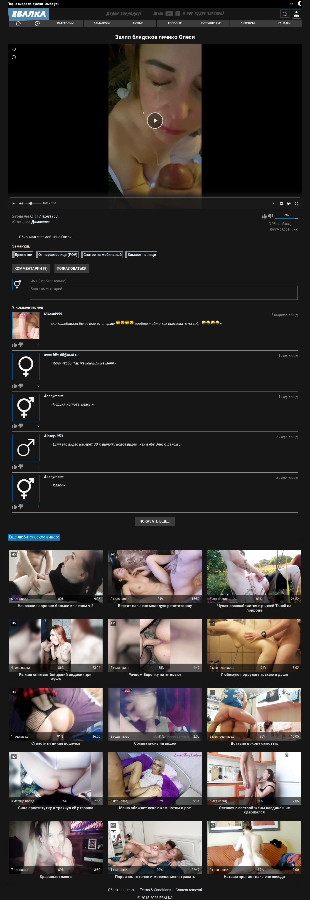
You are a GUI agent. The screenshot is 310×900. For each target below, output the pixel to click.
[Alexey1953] (25, 448)
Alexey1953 (48, 216)
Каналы (284, 23)
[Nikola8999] (25, 326)
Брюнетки (23, 255)
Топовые (175, 23)
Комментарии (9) (31, 268)
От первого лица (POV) (57, 255)
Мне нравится (264, 216)
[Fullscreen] (296, 203)
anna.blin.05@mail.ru (61, 355)
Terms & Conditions (155, 890)
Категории (65, 23)
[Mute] (21, 203)
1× (273, 203)
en (291, 4)
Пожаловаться (71, 268)
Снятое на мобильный (103, 255)
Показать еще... (155, 521)
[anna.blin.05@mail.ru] (25, 367)
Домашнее (40, 222)
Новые (138, 23)
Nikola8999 (53, 314)
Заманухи (101, 23)
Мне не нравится (270, 216)
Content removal (189, 890)
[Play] (155, 120)
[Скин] (288, 203)
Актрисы (248, 23)
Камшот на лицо (142, 255)
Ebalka (165, 898)
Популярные (211, 23)
